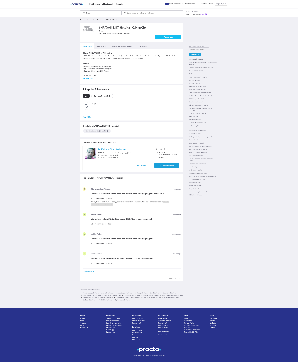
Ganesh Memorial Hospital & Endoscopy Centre (201, 160)
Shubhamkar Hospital (195, 170)
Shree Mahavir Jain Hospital (197, 89)
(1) (101, 46)
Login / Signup (221, 4)
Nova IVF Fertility (194, 83)
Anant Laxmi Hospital (195, 185)
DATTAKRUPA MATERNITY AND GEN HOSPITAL (200, 109)
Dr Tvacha (192, 74)
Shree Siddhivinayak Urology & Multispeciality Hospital (203, 63)
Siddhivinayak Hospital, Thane (198, 99)
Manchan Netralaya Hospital (197, 164)
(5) (144, 46)
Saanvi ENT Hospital (195, 182)
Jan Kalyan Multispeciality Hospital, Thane (201, 137)
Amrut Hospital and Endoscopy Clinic (200, 146)
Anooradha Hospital (195, 119)
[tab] (87, 46)
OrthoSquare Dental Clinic (197, 179)
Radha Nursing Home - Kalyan (198, 152)
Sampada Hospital (194, 189)
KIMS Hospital (193, 116)
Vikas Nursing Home (195, 133)
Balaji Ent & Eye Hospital (196, 143)
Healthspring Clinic (195, 126)
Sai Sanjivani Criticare (195, 195)
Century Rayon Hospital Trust (198, 173)
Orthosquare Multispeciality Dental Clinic (201, 68)
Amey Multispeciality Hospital (198, 77)
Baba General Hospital (196, 102)
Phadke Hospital (194, 140)
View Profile (141, 166)
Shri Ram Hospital (194, 80)
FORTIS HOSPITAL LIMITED (197, 113)
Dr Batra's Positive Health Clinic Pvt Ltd (201, 96)
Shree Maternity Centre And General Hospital (202, 176)
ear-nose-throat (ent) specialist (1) (97, 131)
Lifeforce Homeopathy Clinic (197, 123)
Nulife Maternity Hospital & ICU (198, 192)
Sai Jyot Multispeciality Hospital (198, 105)
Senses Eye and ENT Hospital (197, 86)
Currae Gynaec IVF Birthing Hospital (200, 92)
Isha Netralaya (193, 167)
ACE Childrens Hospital (196, 71)
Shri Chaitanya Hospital (196, 155)
